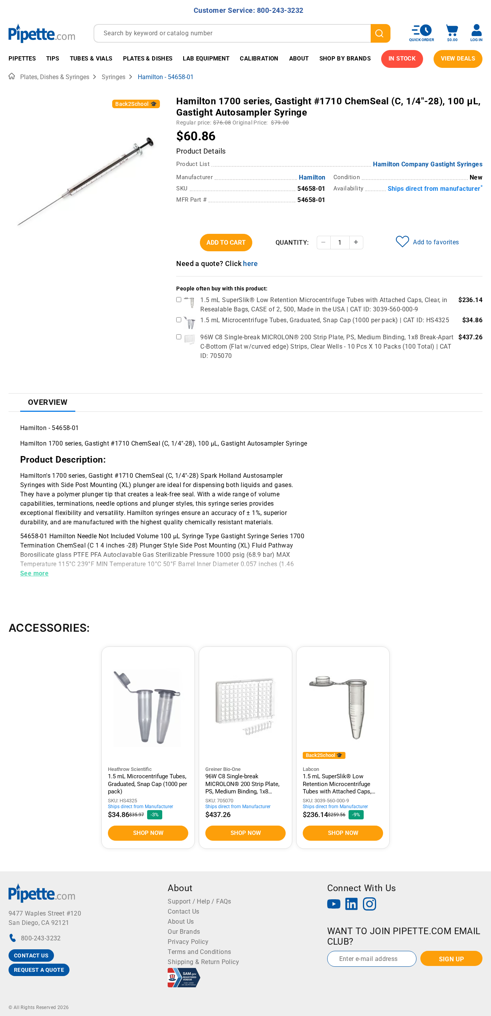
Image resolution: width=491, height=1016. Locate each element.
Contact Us (183, 911)
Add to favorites (436, 242)
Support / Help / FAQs (199, 901)
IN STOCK (402, 58)
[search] (380, 33)
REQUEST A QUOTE (39, 970)
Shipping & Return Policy (203, 962)
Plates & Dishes (148, 58)
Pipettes (22, 58)
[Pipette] (42, 33)
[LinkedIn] (351, 904)
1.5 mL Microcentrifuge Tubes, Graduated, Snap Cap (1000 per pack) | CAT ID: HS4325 (324, 320)
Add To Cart (226, 242)
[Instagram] (369, 904)
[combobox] (242, 33)
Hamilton (312, 177)
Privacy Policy (188, 941)
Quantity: (292, 242)
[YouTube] (333, 904)
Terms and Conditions (199, 952)
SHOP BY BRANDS (345, 58)
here (250, 263)
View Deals (458, 58)
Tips (52, 58)
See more (34, 573)
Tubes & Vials (91, 58)
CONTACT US (31, 955)
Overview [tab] (48, 402)
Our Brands (184, 931)
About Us (181, 921)
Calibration (259, 58)
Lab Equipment (206, 58)
